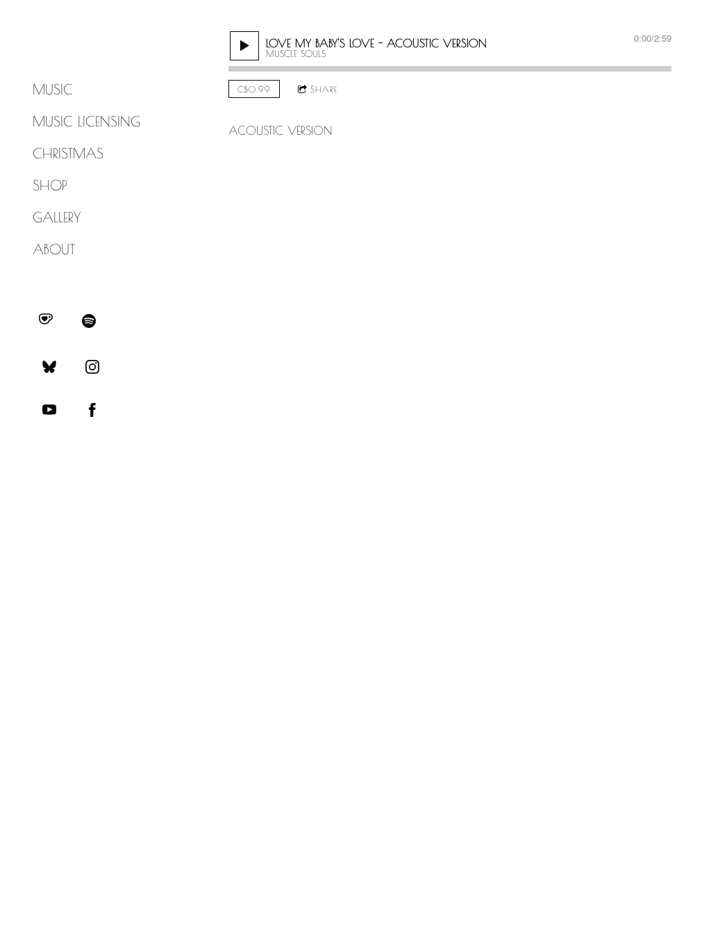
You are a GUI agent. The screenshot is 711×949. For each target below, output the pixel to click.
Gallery (57, 217)
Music (53, 89)
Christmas (68, 153)
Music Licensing (86, 121)
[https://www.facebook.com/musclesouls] (92, 409)
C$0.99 (254, 89)
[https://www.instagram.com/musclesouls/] (92, 366)
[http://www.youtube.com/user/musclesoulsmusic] (49, 409)
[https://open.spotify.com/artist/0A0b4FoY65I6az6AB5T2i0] (88, 320)
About (54, 249)
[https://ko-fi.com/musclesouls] (45, 321)
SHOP (50, 185)
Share (323, 89)
